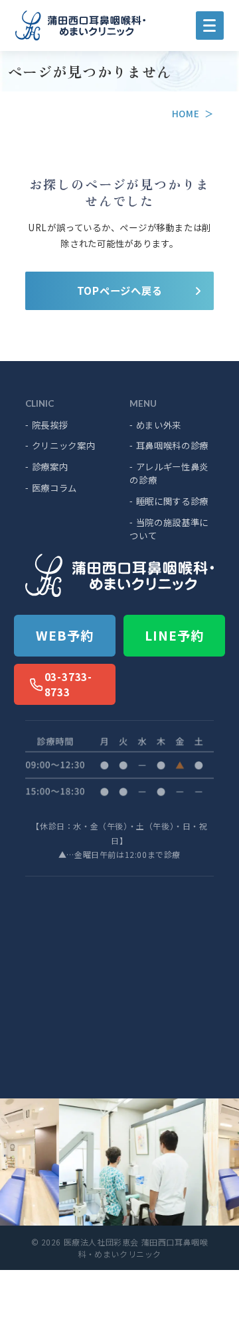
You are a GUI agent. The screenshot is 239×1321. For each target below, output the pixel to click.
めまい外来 (155, 424)
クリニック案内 (60, 445)
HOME (186, 113)
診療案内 (46, 466)
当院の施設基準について (168, 528)
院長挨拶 (46, 424)
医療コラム (51, 487)
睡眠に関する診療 (168, 500)
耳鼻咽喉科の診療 (168, 445)
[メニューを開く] (210, 25)
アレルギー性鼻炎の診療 (168, 473)
